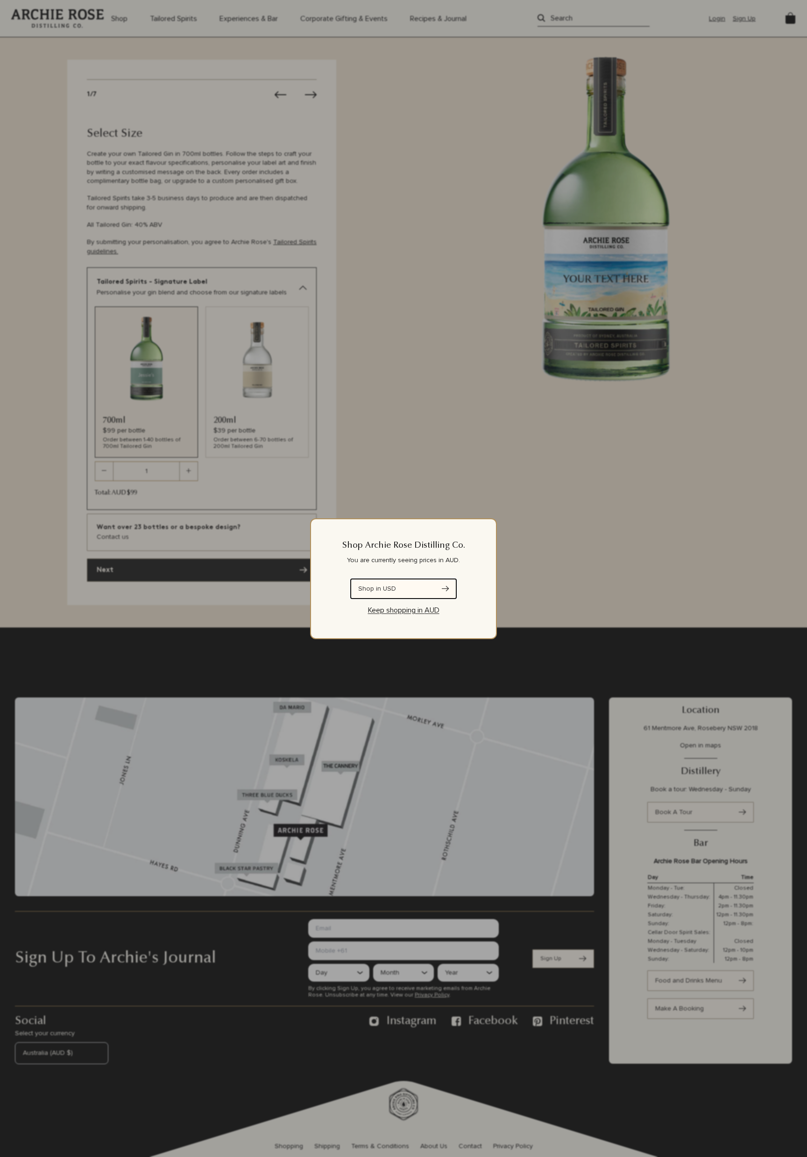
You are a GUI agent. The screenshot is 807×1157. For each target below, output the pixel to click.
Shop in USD (377, 588)
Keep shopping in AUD (403, 610)
